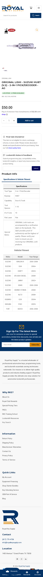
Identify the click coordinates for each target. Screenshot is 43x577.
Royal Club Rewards (9, 401)
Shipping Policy (8, 443)
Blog (4, 499)
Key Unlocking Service (10, 490)
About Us (5, 397)
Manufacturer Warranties (11, 447)
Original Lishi (6, 78)
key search (6, 422)
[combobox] (21, 15)
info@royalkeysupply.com (12, 542)
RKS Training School (9, 414)
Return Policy (7, 438)
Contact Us (6, 451)
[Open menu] (38, 7)
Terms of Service (8, 460)
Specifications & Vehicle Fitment (16, 179)
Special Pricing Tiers (9, 405)
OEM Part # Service (9, 494)
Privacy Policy (7, 456)
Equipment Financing (10, 481)
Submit (36, 168)
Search (37, 15)
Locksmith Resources (10, 418)
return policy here (14, 148)
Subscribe (35, 345)
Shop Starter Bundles (10, 486)
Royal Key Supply (24, 566)
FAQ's (4, 410)
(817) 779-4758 (8, 539)
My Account (6, 477)
